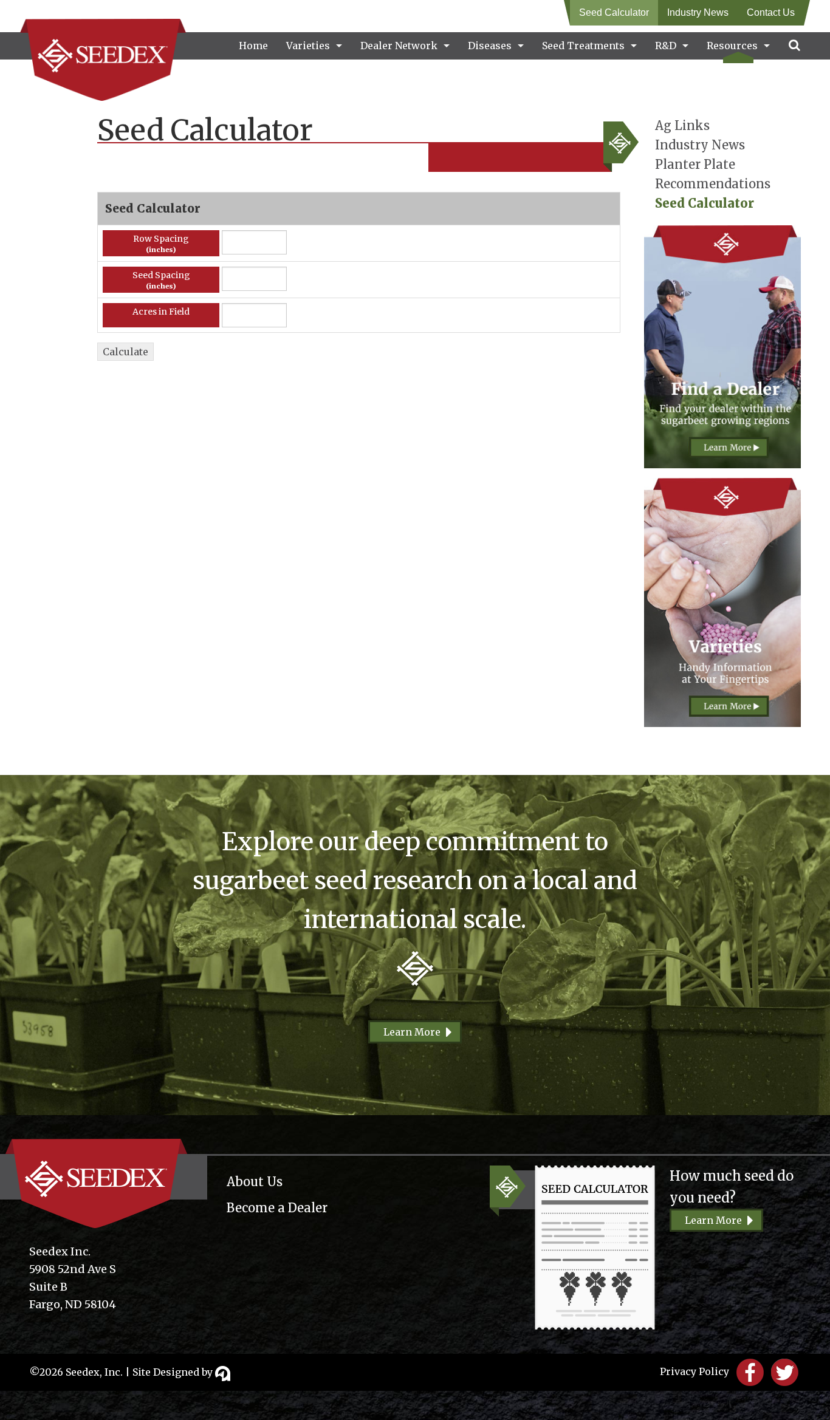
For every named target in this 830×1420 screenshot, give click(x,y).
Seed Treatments (583, 45)
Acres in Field (161, 311)
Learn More (412, 1032)
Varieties (308, 45)
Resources (732, 45)
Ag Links (682, 125)
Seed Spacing (161, 275)
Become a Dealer (277, 1207)
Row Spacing (161, 238)
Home (253, 45)
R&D (665, 45)
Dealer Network (398, 45)
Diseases (490, 45)
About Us (255, 1181)
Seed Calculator (614, 12)
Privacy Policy (694, 1371)
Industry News (698, 12)
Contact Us (771, 12)
